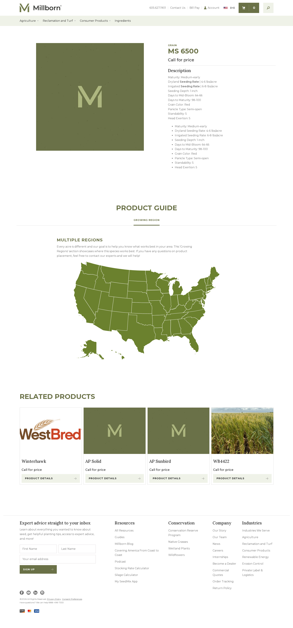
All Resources (124, 530)
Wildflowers (176, 555)
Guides (119, 537)
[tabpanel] (146, 299)
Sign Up (29, 569)
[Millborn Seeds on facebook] (22, 593)
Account (213, 7)
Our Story (219, 530)
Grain (172, 45)
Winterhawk (34, 461)
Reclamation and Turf (58, 20)
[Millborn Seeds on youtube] (29, 593)
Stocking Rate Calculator (132, 568)
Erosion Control (252, 563)
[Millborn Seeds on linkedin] (35, 593)
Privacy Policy (54, 599)
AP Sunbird (160, 461)
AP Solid (93, 461)
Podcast (120, 561)
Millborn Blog (124, 543)
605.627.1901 (157, 7)
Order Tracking (223, 581)
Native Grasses (178, 541)
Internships (220, 557)
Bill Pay (195, 7)
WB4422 (221, 461)
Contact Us (177, 7)
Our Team (220, 537)
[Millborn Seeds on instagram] (42, 593)
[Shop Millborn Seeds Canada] (232, 8)
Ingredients (123, 20)
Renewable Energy (255, 557)
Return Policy (222, 588)
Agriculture (28, 20)
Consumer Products (94, 20)
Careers (218, 550)
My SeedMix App (126, 581)
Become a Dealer (224, 563)
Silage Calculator (126, 575)
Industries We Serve (256, 530)
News (216, 543)
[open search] (268, 8)
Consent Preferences (72, 599)
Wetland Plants (179, 548)
